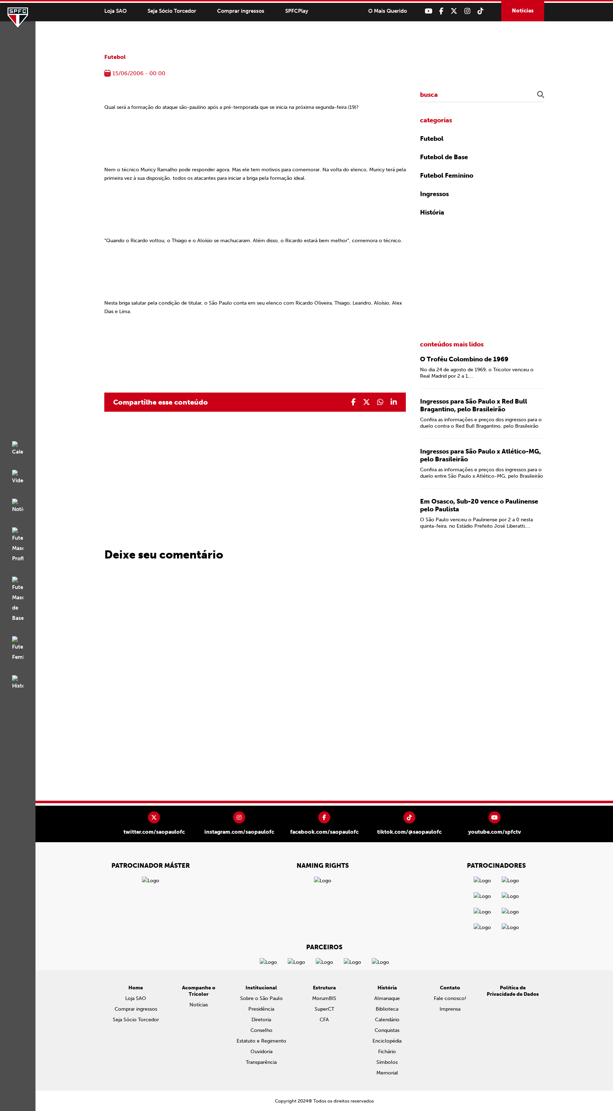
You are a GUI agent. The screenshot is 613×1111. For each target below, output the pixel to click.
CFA (324, 1020)
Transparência (261, 1062)
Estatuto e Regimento (261, 1041)
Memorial (387, 1073)
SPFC (17, 17)
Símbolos (387, 1062)
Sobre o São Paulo (261, 998)
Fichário (387, 1052)
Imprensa (450, 1009)
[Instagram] (467, 11)
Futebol (115, 57)
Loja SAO (115, 11)
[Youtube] (428, 11)
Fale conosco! (450, 998)
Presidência (261, 1009)
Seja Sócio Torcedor (172, 11)
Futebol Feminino (446, 175)
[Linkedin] (394, 402)
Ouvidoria (261, 1052)
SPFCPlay (296, 11)
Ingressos (434, 194)
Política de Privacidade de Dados (513, 991)
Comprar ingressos (240, 11)
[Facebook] (441, 11)
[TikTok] (480, 11)
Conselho (261, 1030)
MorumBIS (324, 998)
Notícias (523, 10)
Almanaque (387, 998)
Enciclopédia (387, 1041)
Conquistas (387, 1030)
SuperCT (324, 1009)
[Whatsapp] (380, 402)
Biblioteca (387, 1009)
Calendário (387, 1020)
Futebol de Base (444, 157)
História (432, 212)
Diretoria (261, 1020)
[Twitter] (454, 11)
